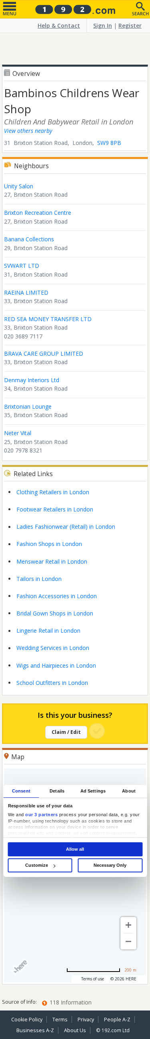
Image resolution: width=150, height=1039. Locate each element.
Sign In (102, 25)
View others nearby (28, 130)
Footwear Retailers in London (54, 509)
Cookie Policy (26, 1019)
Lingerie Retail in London (48, 630)
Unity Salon (18, 186)
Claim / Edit (66, 732)
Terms (60, 1019)
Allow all (75, 849)
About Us (75, 1030)
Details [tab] (57, 790)
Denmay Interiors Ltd (31, 380)
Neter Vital (17, 433)
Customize (36, 865)
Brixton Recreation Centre (37, 212)
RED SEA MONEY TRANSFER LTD (48, 319)
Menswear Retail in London (51, 561)
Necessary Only (110, 865)
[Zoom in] (128, 925)
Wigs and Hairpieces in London (56, 665)
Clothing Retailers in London (52, 492)
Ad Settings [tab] (93, 790)
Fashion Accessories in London (56, 596)
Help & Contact (59, 25)
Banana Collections (29, 239)
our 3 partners (41, 814)
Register (130, 25)
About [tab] (129, 790)
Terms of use (92, 979)
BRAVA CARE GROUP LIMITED (43, 353)
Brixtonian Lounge (28, 406)
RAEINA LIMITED (26, 292)
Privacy (86, 1019)
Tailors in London (39, 579)
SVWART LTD (21, 265)
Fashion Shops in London (49, 544)
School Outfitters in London (52, 683)
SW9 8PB (109, 143)
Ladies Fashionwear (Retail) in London (65, 526)
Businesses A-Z (35, 1030)
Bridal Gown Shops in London (54, 613)
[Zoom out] (128, 941)
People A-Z (117, 1019)
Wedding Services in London (52, 648)
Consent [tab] (21, 790)
